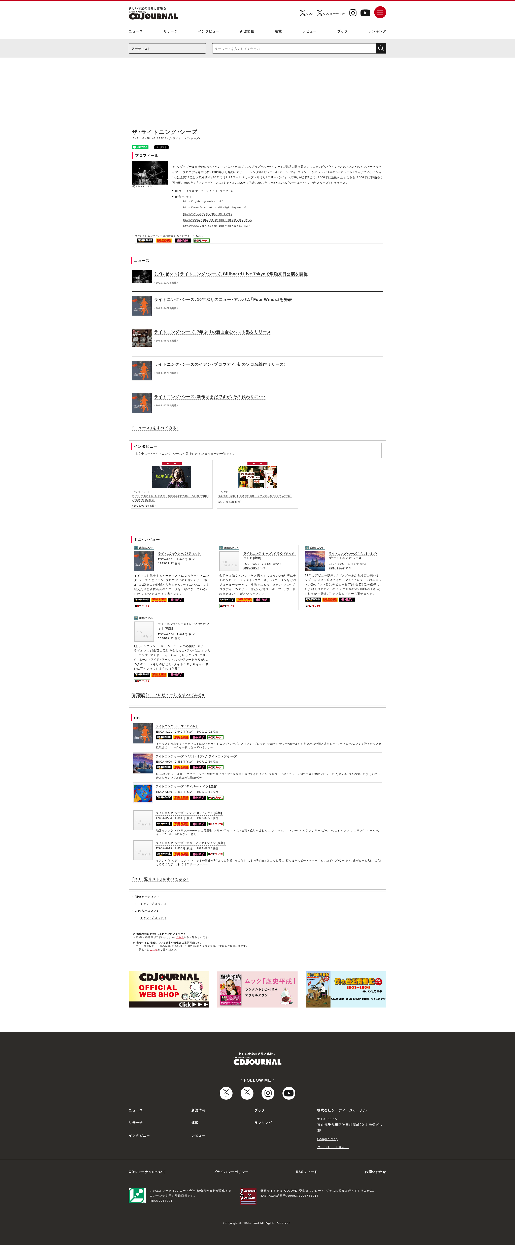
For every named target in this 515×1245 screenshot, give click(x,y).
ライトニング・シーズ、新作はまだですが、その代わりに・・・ (210, 396)
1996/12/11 (204, 792)
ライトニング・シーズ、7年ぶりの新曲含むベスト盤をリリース (212, 331)
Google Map (327, 1138)
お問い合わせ (375, 1171)
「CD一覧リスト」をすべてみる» (160, 879)
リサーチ (171, 31)
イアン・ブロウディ (153, 904)
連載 (278, 31)
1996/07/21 (166, 638)
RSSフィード (307, 1171)
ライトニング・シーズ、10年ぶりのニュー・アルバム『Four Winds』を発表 (223, 299)
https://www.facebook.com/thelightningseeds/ (214, 207)
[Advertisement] (257, 93)
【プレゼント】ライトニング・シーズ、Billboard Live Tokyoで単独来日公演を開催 (231, 274)
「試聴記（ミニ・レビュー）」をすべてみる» (168, 694)
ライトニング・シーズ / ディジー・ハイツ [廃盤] (186, 786)
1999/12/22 (166, 563)
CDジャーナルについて (147, 1171)
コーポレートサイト (333, 1146)
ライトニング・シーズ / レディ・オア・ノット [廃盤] (189, 813)
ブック (342, 31)
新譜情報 (247, 31)
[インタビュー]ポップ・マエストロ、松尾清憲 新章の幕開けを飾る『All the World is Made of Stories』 (170, 495)
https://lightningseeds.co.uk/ (203, 201)
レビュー (310, 31)
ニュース (136, 31)
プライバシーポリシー (231, 1171)
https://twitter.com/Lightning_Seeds (207, 213)
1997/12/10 (337, 568)
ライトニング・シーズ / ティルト (179, 553)
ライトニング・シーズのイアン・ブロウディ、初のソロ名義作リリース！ (220, 364)
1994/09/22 (204, 848)
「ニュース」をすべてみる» (155, 427)
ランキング (377, 31)
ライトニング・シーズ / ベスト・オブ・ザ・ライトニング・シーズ (353, 555)
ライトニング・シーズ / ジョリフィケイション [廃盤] (190, 843)
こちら (180, 937)
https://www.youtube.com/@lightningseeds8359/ (216, 226)
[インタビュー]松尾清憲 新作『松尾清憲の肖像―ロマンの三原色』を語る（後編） (255, 494)
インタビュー (209, 31)
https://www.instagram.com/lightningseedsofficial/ (217, 219)
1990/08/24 (251, 568)
